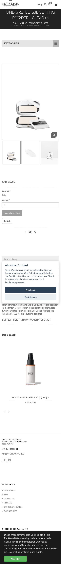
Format (6, 191)
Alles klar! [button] (15, 559)
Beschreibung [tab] (10, 259)
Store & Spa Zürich (13, 507)
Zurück (7, 221)
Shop (15, 23)
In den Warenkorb (12, 213)
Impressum (9, 498)
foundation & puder (38, 23)
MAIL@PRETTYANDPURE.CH (13, 454)
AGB (6, 494)
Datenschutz (10, 511)
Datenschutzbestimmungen (21, 552)
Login (40, 4)
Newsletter (9, 490)
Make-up (23, 23)
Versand (8, 503)
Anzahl (6, 200)
